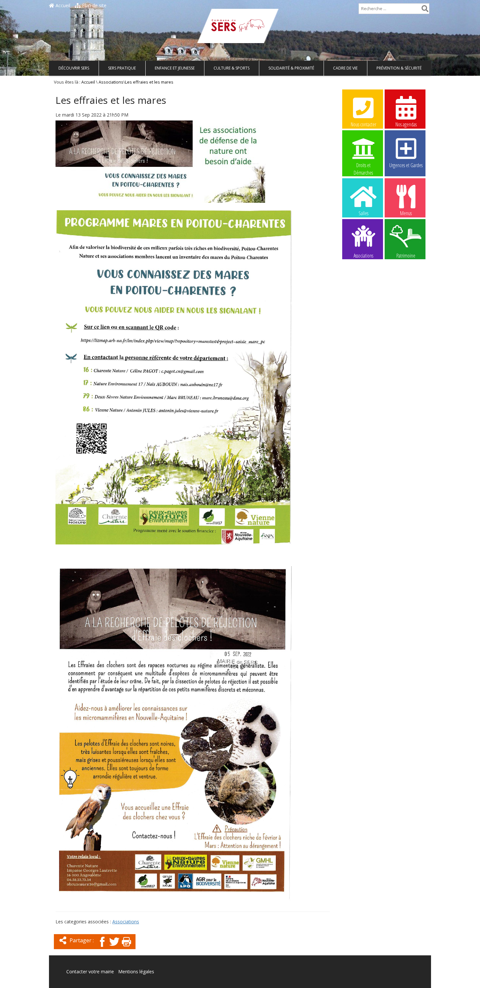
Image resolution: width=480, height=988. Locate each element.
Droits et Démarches (363, 165)
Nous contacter (363, 124)
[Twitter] (114, 947)
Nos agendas (406, 124)
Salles (363, 213)
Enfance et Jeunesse (175, 68)
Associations (111, 82)
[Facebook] (102, 947)
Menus (406, 213)
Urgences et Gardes (406, 165)
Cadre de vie (345, 68)
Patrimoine (405, 255)
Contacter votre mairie (90, 971)
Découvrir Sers (73, 68)
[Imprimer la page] (126, 947)
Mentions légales (136, 971)
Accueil (62, 5)
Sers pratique (122, 68)
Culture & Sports (231, 68)
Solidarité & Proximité (291, 68)
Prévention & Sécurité (399, 68)
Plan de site (93, 5)
